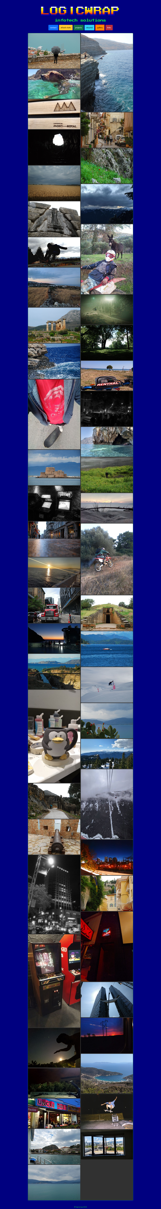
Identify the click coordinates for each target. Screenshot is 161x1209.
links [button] (109, 27)
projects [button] (78, 27)
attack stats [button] (66, 27)
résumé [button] (89, 27)
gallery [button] (100, 27)
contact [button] (53, 27)
